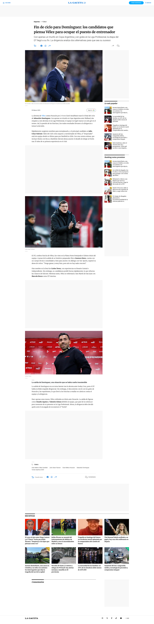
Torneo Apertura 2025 (38, 469)
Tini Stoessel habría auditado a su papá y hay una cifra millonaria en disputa (116, 539)
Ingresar (148, 2)
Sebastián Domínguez (83, 467)
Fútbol (44, 22)
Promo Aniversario (136, 2)
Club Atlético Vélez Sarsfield (39, 467)
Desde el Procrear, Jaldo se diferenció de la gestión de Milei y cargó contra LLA (120, 189)
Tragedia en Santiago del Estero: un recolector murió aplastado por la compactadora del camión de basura (121, 128)
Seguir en (90, 110)
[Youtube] (121, 618)
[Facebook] (111, 618)
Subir (127, 618)
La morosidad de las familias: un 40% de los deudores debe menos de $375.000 (89, 568)
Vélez (43, 116)
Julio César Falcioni (55, 467)
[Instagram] (102, 618)
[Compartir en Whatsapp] (45, 46)
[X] (107, 618)
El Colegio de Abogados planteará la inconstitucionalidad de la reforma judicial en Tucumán (120, 199)
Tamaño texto (39, 477)
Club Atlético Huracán (68, 467)
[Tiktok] (116, 618)
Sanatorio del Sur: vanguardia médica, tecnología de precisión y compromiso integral (116, 568)
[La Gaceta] (77, 3)
